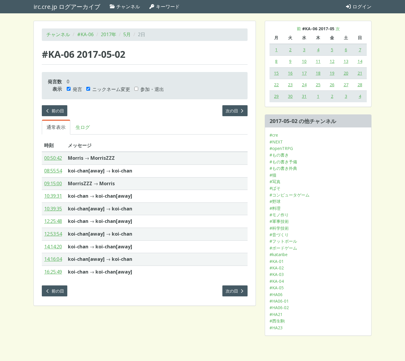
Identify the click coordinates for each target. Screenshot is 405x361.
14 (360, 61)
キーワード (167, 6)
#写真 (275, 181)
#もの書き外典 (283, 168)
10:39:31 (53, 196)
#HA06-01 (279, 301)
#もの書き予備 (283, 161)
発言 (77, 89)
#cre (274, 135)
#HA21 (276, 314)
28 (360, 84)
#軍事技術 (279, 221)
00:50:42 (53, 158)
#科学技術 (279, 228)
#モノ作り (279, 215)
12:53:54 (53, 234)
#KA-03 (277, 274)
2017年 (108, 34)
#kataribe (279, 254)
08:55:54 (53, 170)
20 (346, 73)
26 (332, 84)
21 (360, 73)
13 (346, 61)
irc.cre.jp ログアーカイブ (67, 7)
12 (332, 61)
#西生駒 (277, 321)
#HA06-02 (279, 307)
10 (304, 61)
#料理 (275, 208)
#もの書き (279, 155)
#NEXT (276, 142)
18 (318, 73)
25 (318, 84)
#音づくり (279, 234)
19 (332, 73)
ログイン (361, 6)
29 (276, 96)
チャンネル (127, 6)
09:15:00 (53, 183)
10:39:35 (53, 208)
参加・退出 (152, 89)
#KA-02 (277, 268)
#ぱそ (275, 188)
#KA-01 (277, 261)
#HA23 (276, 327)
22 (276, 84)
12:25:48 (53, 221)
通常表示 (56, 127)
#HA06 (276, 294)
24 (304, 84)
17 (304, 73)
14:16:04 (53, 259)
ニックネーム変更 (111, 89)
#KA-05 (277, 287)
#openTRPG (281, 148)
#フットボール (283, 241)
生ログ (83, 127)
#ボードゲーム (283, 248)
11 (318, 61)
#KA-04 (277, 281)
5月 (127, 34)
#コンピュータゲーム (290, 195)
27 (346, 84)
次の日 (232, 111)
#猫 (273, 175)
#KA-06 (85, 34)
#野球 (275, 201)
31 (304, 96)
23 (290, 84)
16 (290, 73)
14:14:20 (53, 246)
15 (276, 73)
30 (290, 96)
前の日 (57, 111)
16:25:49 (53, 272)
